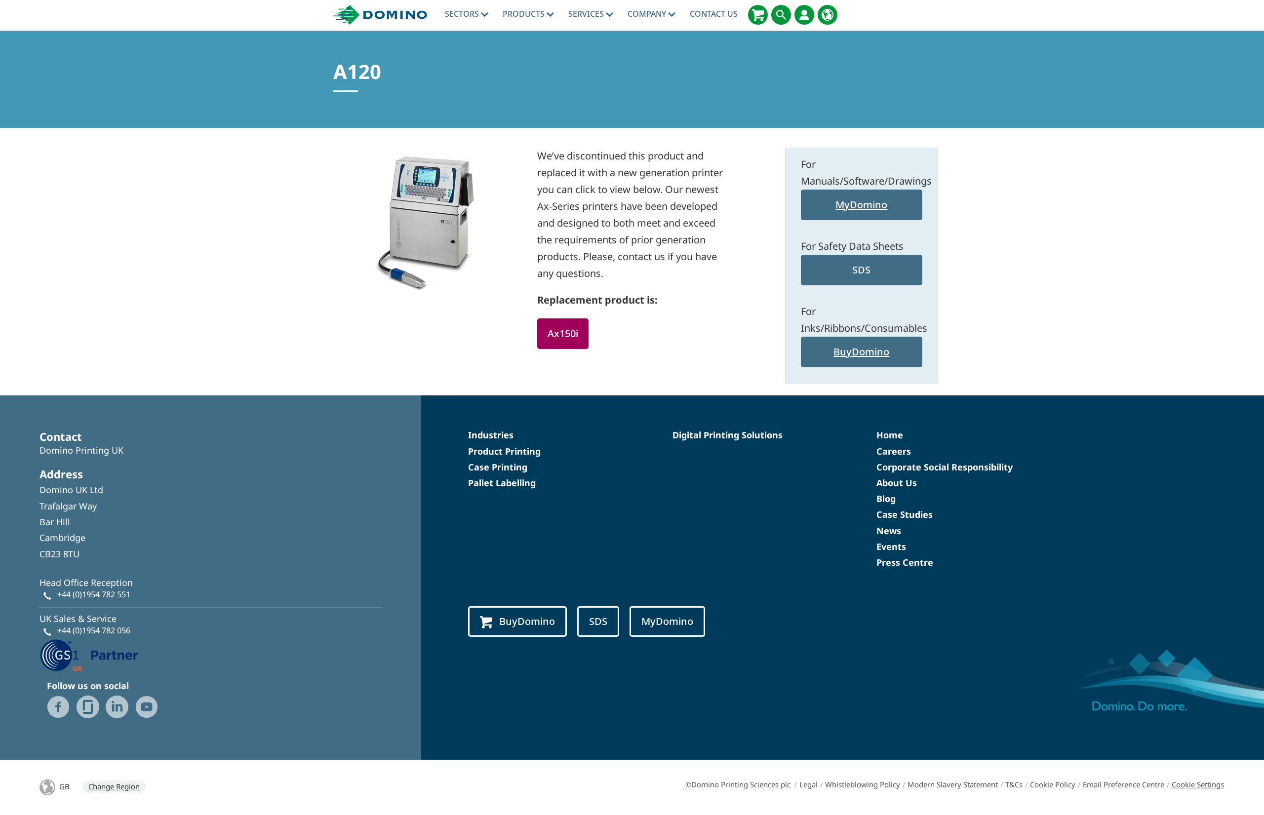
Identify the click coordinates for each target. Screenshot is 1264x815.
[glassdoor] (88, 707)
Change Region (114, 786)
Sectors (463, 13)
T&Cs (1014, 784)
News (888, 531)
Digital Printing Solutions (727, 435)
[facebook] (58, 707)
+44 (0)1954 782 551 (93, 594)
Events (891, 546)
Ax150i (563, 333)
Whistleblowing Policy (862, 784)
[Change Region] (827, 15)
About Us (896, 483)
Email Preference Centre (1123, 784)
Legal (808, 784)
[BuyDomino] (758, 15)
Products (525, 13)
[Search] (781, 15)
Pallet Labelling (502, 483)
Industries (491, 435)
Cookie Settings (1198, 784)
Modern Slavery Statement (953, 784)
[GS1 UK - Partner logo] (89, 654)
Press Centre (904, 562)
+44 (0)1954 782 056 (93, 630)
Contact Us (714, 13)
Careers (893, 451)
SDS (861, 269)
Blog (886, 499)
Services (587, 13)
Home (889, 435)
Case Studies (904, 514)
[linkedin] (117, 707)
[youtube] (146, 707)
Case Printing (497, 467)
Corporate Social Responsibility (944, 467)
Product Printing (504, 451)
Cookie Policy (1052, 784)
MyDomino (861, 204)
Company (648, 13)
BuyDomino (861, 351)
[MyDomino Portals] (804, 15)
